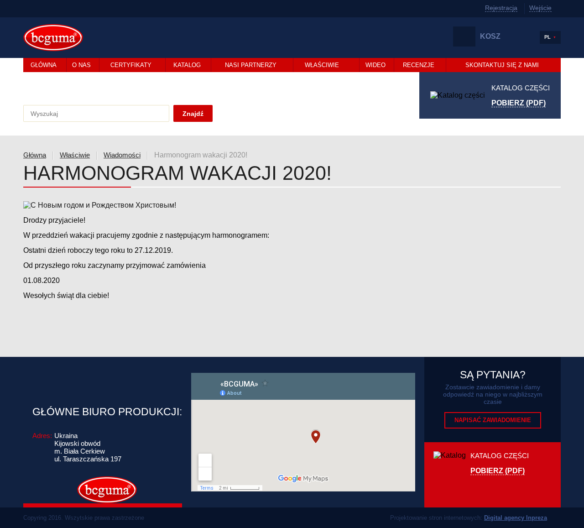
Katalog (187, 65)
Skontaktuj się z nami (502, 65)
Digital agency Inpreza (515, 517)
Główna (44, 65)
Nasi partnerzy (250, 65)
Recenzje (418, 65)
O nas (81, 65)
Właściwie (322, 65)
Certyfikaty (130, 65)
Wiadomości (122, 155)
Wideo (375, 65)
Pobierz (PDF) (518, 103)
